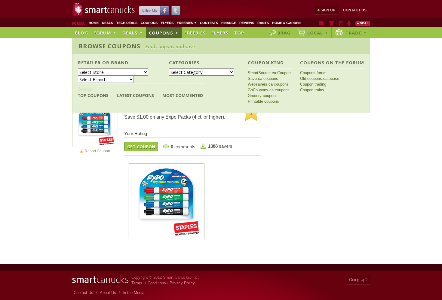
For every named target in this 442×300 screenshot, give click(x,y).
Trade (356, 33)
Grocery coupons (263, 95)
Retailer (89, 62)
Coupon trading (313, 84)
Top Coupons (93, 92)
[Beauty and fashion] (331, 23)
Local (317, 33)
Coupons (149, 23)
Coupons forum (313, 73)
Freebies (187, 23)
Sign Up (328, 10)
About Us (108, 292)
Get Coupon (141, 147)
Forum (105, 33)
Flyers (167, 23)
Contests (209, 23)
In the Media (133, 292)
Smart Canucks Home (100, 279)
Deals (107, 23)
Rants (263, 23)
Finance (228, 23)
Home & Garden (286, 23)
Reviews (246, 23)
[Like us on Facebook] (154, 10)
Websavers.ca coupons (268, 84)
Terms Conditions (148, 283)
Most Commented (182, 95)
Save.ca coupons (263, 78)
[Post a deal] (362, 23)
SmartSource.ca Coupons (270, 73)
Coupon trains (312, 90)
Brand (119, 62)
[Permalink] (94, 124)
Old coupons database (319, 78)
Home (94, 23)
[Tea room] (321, 23)
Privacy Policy (182, 283)
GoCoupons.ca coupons (269, 90)
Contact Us (355, 10)
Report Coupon (97, 151)
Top (239, 33)
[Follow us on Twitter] (176, 10)
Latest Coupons (135, 95)
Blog (81, 33)
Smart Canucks (110, 10)
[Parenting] (349, 23)
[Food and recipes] (340, 23)
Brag (284, 33)
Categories (184, 62)
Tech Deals (126, 23)
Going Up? (358, 279)
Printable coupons (263, 101)
